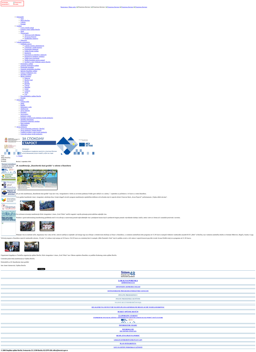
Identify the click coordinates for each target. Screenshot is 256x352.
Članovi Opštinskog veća (28, 73)
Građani (19, 26)
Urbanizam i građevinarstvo (33, 47)
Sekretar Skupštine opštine (28, 71)
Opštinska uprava (26, 44)
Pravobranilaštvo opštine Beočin (30, 96)
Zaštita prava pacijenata (31, 58)
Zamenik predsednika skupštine (30, 69)
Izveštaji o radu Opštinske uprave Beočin (37, 62)
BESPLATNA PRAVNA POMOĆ (128, 335)
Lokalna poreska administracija (34, 46)
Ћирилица (64, 7)
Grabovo (27, 91)
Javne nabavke (25, 110)
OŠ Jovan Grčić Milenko (32, 35)
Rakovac (27, 78)
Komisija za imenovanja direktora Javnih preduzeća (36, 118)
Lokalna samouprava (23, 42)
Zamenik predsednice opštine (29, 65)
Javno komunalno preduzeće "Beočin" (32, 128)
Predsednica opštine (26, 64)
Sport (22, 31)
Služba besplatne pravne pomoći (34, 60)
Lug (25, 94)
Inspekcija (27, 53)
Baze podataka (25, 123)
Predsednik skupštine (27, 67)
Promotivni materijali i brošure (30, 121)
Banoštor (27, 87)
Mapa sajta (72, 7)
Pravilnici (23, 112)
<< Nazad (19, 156)
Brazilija (27, 83)
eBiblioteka (24, 125)
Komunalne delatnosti (31, 49)
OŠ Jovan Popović (30, 37)
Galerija (23, 22)
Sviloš (26, 89)
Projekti (22, 98)
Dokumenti (20, 100)
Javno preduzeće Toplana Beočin (30, 130)
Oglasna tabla (24, 101)
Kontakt (23, 24)
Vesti (22, 19)
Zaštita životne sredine (31, 51)
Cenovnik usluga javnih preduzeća (31, 134)
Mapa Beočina (25, 20)
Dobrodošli (20, 17)
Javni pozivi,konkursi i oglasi (25, 115)
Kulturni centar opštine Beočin (30, 29)
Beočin (26, 82)
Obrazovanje (24, 33)
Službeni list (24, 109)
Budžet (22, 105)
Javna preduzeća (21, 127)
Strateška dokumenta (27, 119)
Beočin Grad (28, 80)
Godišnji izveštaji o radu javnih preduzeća (33, 132)
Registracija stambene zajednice (34, 56)
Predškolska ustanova (31, 38)
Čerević (26, 85)
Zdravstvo (23, 40)
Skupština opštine (26, 74)
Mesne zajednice (25, 76)
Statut (22, 103)
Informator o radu (26, 107)
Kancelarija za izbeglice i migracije (35, 55)
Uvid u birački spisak (27, 28)
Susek (26, 92)
